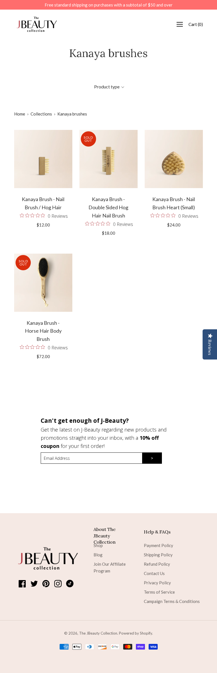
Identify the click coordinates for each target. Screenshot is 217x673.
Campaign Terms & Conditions (172, 601)
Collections (41, 113)
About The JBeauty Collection (105, 531)
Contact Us (154, 573)
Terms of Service (159, 591)
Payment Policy (158, 545)
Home (19, 113)
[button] (109, 86)
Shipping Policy (158, 554)
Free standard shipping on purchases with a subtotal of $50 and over (109, 4)
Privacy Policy (157, 582)
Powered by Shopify (135, 633)
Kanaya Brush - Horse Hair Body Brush (43, 331)
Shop (98, 545)
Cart (195, 24)
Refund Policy (157, 564)
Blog (98, 554)
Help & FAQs (157, 532)
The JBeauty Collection (98, 633)
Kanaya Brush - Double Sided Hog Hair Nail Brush (108, 207)
